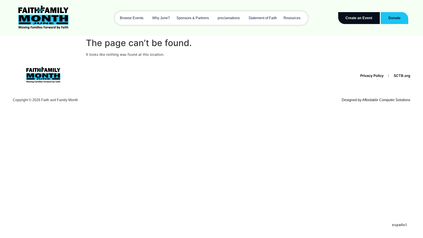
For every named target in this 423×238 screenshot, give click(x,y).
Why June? (161, 18)
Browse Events (131, 18)
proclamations (229, 18)
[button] (133, 18)
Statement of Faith (263, 18)
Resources (292, 18)
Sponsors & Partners (192, 18)
